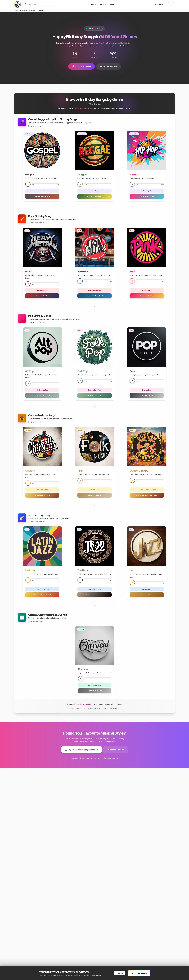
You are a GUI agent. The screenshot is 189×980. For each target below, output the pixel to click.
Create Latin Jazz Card (42, 595)
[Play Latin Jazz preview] (28, 580)
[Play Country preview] (28, 483)
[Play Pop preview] (132, 380)
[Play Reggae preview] (80, 184)
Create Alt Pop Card (42, 395)
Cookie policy (96, 975)
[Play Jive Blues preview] (80, 281)
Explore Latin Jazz (42, 589)
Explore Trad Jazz (94, 589)
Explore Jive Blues (94, 290)
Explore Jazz (146, 589)
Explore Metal (42, 290)
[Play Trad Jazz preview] (80, 580)
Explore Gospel (42, 191)
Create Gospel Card (42, 196)
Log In (171, 4)
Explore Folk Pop (94, 390)
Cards (92, 4)
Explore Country (42, 489)
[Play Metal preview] (28, 283)
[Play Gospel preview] (28, 184)
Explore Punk (146, 290)
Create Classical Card (94, 691)
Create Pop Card (147, 395)
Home (16, 10)
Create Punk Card (146, 296)
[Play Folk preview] (80, 480)
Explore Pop (146, 390)
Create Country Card (42, 495)
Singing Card (159, 4)
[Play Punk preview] (132, 281)
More (112, 4)
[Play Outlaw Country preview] (132, 480)
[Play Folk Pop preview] (80, 380)
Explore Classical (94, 685)
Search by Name (110, 66)
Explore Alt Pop (42, 390)
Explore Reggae (94, 191)
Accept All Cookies (139, 973)
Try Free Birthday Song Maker (80, 749)
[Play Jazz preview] (132, 582)
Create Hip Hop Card (146, 196)
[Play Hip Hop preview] (132, 184)
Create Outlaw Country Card (146, 495)
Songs (102, 4)
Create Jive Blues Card (94, 296)
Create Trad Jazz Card (94, 595)
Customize (119, 973)
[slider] (45, 183)
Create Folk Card (94, 495)
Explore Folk (94, 489)
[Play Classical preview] (80, 678)
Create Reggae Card (94, 196)
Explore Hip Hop (147, 191)
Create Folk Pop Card (94, 395)
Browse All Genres (83, 66)
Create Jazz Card (146, 595)
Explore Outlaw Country (147, 489)
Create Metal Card (42, 296)
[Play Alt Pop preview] (28, 383)
